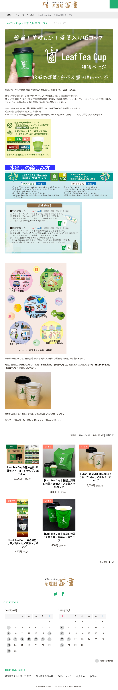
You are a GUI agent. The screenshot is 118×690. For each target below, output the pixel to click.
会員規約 (80, 676)
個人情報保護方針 (44, 676)
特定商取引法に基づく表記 (18, 676)
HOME (8, 15)
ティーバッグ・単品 (25, 15)
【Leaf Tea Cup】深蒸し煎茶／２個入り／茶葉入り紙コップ (59, 537)
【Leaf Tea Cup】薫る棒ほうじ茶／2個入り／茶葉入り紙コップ (22, 543)
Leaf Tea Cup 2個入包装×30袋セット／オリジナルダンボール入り (23, 470)
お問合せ (94, 676)
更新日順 (110, 435)
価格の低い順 (84, 435)
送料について (64, 676)
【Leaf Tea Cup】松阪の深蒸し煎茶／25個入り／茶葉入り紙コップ (59, 483)
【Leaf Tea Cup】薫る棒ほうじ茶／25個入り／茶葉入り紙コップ (95, 477)
